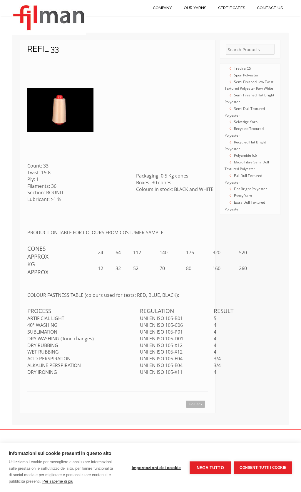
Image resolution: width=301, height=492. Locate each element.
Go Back (195, 403)
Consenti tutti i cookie (263, 468)
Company (162, 8)
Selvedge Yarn (245, 121)
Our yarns (195, 8)
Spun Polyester (246, 75)
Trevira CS (242, 68)
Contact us (270, 8)
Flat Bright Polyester (250, 188)
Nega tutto (210, 468)
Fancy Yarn (243, 195)
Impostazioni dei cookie (156, 468)
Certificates (231, 8)
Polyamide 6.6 (245, 155)
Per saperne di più (57, 481)
